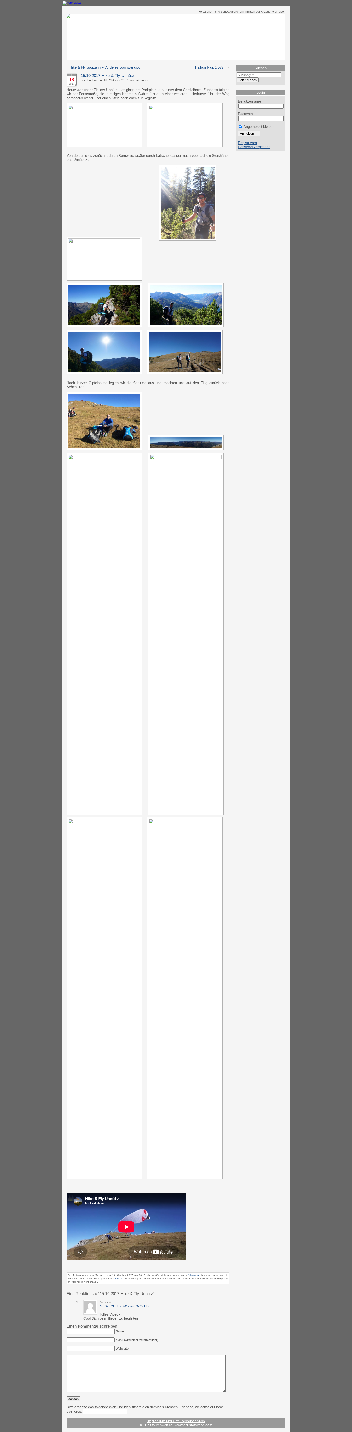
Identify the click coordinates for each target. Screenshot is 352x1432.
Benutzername (249, 101)
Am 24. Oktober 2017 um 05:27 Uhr (124, 1306)
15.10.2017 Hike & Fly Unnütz (107, 75)
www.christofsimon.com (193, 1425)
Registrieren (247, 143)
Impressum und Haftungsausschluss (176, 1421)
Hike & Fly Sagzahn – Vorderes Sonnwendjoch (105, 67)
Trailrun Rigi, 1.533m (210, 67)
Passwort (245, 114)
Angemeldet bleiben (258, 127)
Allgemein (193, 1275)
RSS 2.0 (119, 1278)
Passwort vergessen (254, 147)
